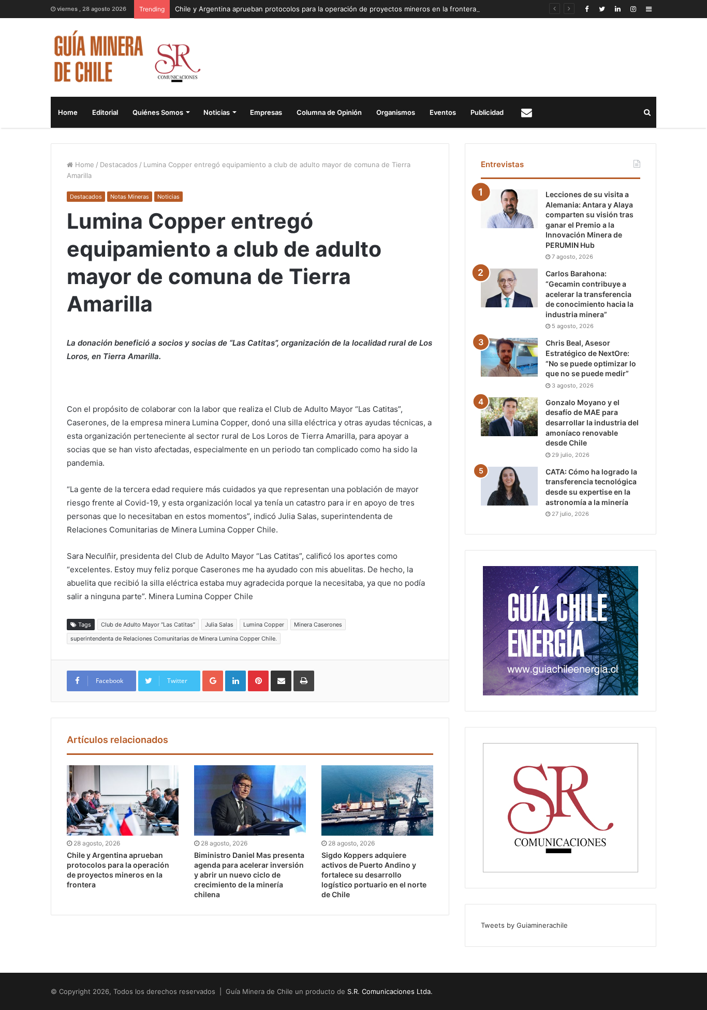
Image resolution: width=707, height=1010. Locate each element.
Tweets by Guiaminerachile (524, 925)
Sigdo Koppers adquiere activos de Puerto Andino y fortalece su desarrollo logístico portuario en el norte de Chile (373, 875)
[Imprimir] (303, 681)
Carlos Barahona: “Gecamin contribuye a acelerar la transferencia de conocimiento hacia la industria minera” (590, 293)
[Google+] (212, 681)
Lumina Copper (263, 624)
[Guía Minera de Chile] (126, 57)
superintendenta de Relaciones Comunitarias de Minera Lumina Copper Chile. (173, 638)
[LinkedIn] (617, 9)
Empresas (266, 112)
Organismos (395, 112)
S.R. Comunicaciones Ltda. (390, 991)
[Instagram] (633, 9)
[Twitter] (602, 9)
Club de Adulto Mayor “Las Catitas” (148, 624)
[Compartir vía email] (281, 681)
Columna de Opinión (329, 112)
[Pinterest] (258, 681)
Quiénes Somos (157, 112)
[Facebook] (586, 9)
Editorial (105, 112)
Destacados (119, 164)
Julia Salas (219, 624)
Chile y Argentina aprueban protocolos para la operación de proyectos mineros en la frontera (325, 9)
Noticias (216, 112)
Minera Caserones (318, 624)
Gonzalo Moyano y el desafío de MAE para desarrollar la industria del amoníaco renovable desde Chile (592, 422)
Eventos (443, 112)
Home (68, 112)
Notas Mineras (129, 196)
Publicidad (487, 112)
